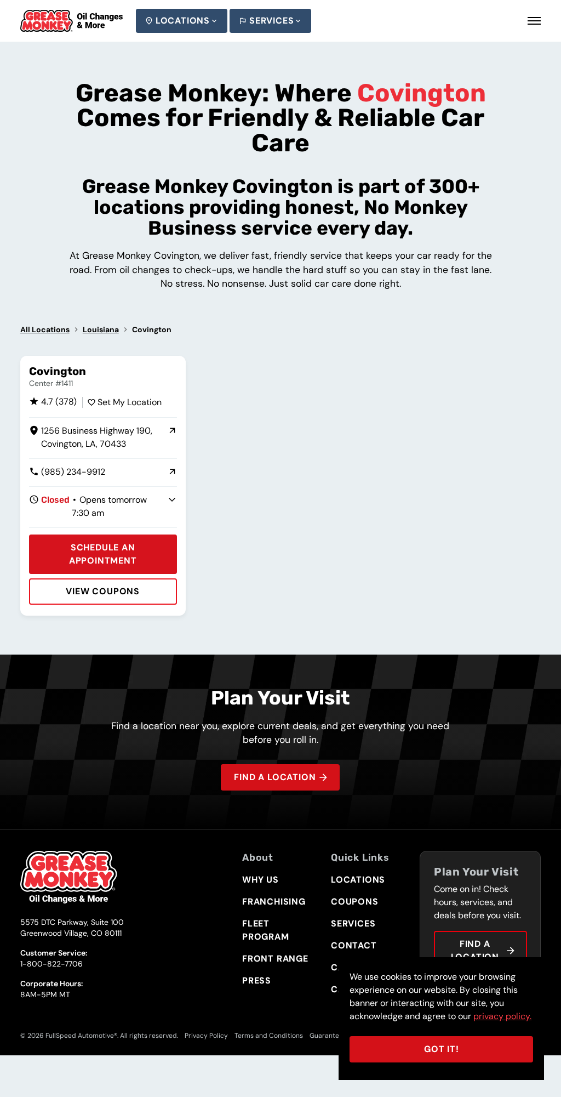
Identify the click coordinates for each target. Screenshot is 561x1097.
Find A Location (275, 777)
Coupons (355, 901)
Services (271, 20)
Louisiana (101, 329)
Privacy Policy (206, 1035)
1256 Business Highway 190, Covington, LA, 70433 (90, 438)
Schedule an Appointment (103, 554)
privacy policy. (502, 1016)
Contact (354, 945)
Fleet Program (265, 930)
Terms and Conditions (268, 1035)
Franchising (274, 901)
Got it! (441, 1049)
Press (256, 980)
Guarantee (326, 1035)
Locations (183, 20)
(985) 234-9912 (67, 472)
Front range (275, 958)
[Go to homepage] (71, 21)
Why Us (260, 879)
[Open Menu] (534, 20)
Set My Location (130, 402)
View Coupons (103, 591)
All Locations (45, 329)
